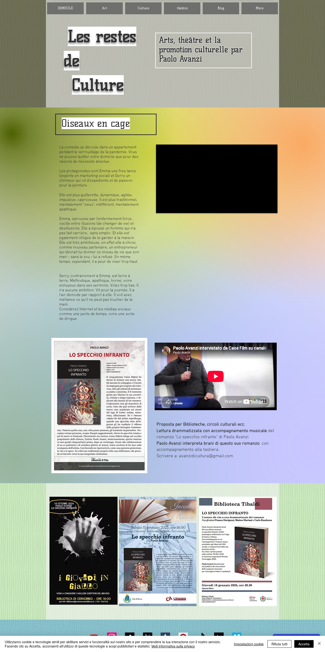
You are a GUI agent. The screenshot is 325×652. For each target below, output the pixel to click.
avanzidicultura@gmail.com (206, 456)
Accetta (304, 644)
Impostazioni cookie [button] (249, 644)
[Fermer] (319, 644)
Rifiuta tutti (279, 644)
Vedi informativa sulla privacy (173, 646)
